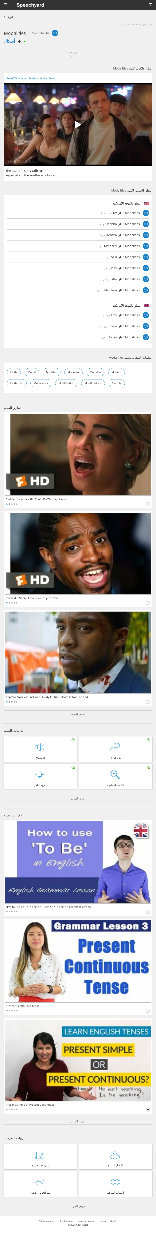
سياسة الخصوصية (85, 1221)
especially (13, 175)
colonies (50, 175)
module (117, 383)
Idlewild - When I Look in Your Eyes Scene (32, 598)
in (22, 175)
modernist (16, 383)
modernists (41, 383)
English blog (66, 1221)
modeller (95, 372)
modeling (74, 372)
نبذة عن (102, 1221)
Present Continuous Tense (22, 1006)
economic (19, 170)
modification (66, 383)
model (32, 372)
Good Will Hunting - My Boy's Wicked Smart (31, 78)
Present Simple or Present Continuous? (31, 1104)
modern (116, 372)
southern (36, 175)
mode (14, 372)
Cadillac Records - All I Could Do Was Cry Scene (36, 499)
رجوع (11, 16)
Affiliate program (47, 1221)
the (8, 170)
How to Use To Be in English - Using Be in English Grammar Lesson (48, 907)
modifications (93, 383)
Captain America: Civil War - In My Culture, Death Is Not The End (47, 697)
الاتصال (113, 1221)
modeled (51, 372)
